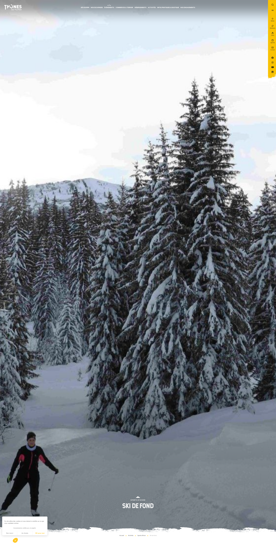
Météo (272, 21)
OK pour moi (40, 533)
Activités (130, 535)
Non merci (9, 533)
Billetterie (272, 28)
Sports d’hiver (141, 535)
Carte (272, 35)
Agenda (273, 42)
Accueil (121, 535)
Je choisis (24, 533)
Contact (272, 50)
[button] (15, 540)
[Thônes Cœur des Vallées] (13, 7)
